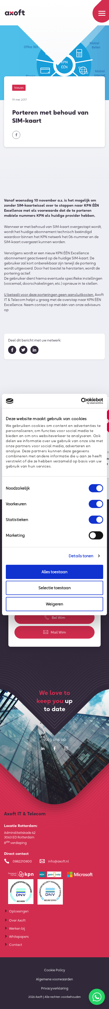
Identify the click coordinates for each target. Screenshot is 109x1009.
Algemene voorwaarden (54, 979)
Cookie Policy (54, 970)
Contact (15, 945)
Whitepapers (19, 936)
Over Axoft (17, 920)
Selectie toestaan (55, 587)
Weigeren (54, 603)
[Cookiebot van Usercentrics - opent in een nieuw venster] (81, 401)
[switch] (96, 504)
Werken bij (17, 928)
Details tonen (81, 555)
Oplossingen (19, 911)
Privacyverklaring (54, 988)
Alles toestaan (54, 571)
